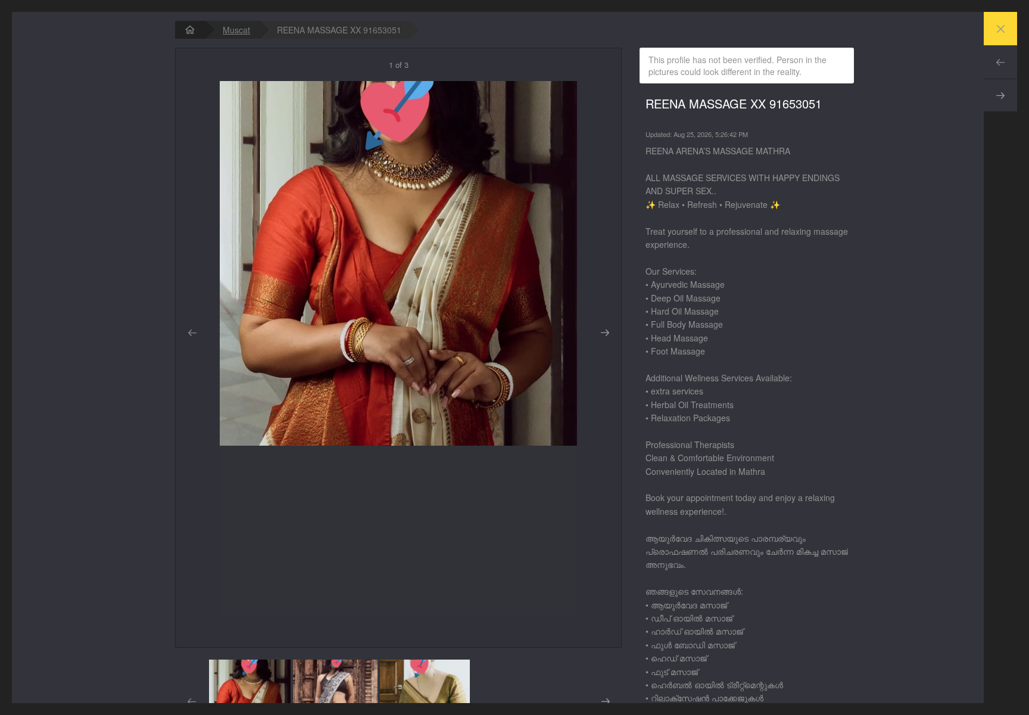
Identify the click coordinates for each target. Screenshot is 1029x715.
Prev (1000, 62)
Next (1000, 95)
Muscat (236, 30)
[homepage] (190, 30)
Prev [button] (192, 333)
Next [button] (604, 333)
